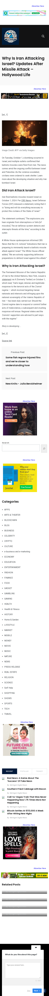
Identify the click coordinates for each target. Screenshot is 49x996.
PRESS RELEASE (12, 667)
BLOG (6, 525)
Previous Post (18, 352)
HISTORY (8, 614)
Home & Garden (11, 619)
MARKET (8, 630)
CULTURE (8, 546)
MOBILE (8, 635)
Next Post (10, 378)
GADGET (8, 588)
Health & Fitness (11, 609)
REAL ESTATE (10, 672)
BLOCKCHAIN (10, 520)
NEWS (7, 661)
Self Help (8, 688)
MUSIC (7, 651)
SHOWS (8, 698)
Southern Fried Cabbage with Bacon (26, 788)
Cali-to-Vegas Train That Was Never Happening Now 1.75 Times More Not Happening (26, 799)
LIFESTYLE (9, 625)
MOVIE (7, 646)
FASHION (8, 572)
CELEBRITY (9, 536)
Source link (7, 341)
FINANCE (8, 578)
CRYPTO (8, 541)
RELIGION (8, 677)
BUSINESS (9, 530)
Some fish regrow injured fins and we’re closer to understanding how (23, 361)
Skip (28, 991)
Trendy (39, 771)
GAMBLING (9, 593)
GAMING (8, 598)
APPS (7, 509)
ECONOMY (9, 557)
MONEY (7, 640)
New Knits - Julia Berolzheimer (24, 383)
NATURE (8, 656)
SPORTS (8, 703)
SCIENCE (8, 682)
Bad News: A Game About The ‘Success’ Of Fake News (23, 780)
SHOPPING (9, 693)
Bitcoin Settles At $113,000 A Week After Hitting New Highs (25, 812)
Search (5, 442)
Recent (9, 771)
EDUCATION (9, 562)
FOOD (7, 583)
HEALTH (8, 604)
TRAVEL (8, 714)
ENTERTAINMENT (12, 567)
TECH (6, 709)
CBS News (26, 200)
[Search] (44, 448)
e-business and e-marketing (17, 551)
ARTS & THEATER (12, 515)
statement (6, 279)
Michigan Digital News (18, 785)
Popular (24, 771)
